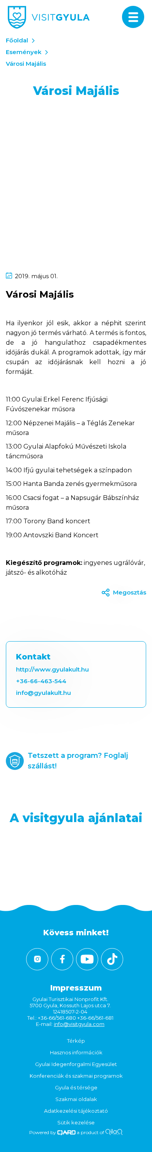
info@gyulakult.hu (43, 692)
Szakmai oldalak (76, 1099)
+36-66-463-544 (41, 681)
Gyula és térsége (76, 1087)
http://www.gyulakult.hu (52, 669)
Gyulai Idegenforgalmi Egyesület (76, 1064)
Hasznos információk (76, 1052)
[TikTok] (112, 959)
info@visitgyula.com (79, 1024)
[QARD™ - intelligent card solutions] (66, 1132)
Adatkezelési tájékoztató (76, 1111)
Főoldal (17, 40)
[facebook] (62, 959)
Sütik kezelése (76, 1122)
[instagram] (37, 959)
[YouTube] (87, 959)
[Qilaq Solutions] (114, 1132)
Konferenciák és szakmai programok (76, 1076)
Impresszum (76, 987)
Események (23, 52)
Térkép (76, 1041)
